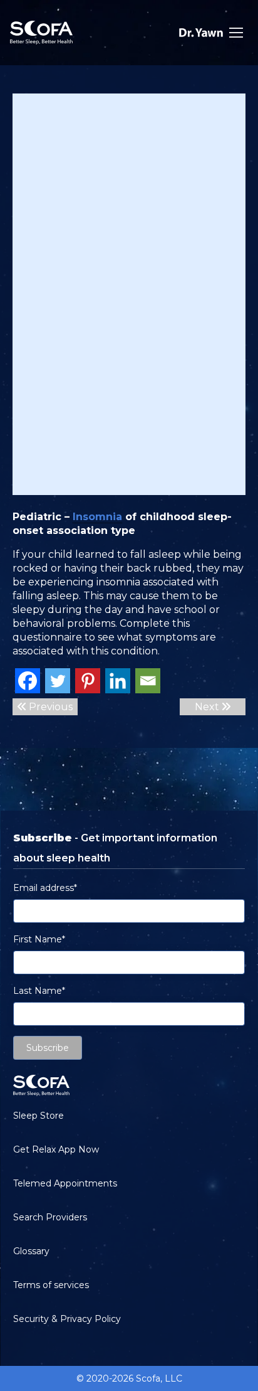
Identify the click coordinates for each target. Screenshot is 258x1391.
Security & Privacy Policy (67, 1318)
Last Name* (39, 990)
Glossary (31, 1251)
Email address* (45, 887)
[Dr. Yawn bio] (201, 32)
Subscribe (47, 1047)
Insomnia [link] (97, 517)
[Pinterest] (87, 680)
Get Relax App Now (56, 1149)
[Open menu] (236, 33)
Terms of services (51, 1285)
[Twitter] (57, 680)
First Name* (39, 939)
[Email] (147, 680)
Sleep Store (38, 1115)
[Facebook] (27, 680)
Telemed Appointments (65, 1183)
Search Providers (50, 1217)
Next (208, 707)
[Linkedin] (117, 680)
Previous (49, 707)
